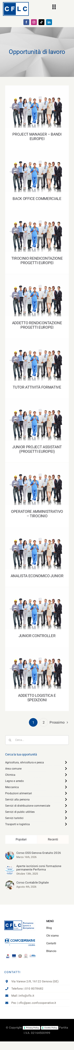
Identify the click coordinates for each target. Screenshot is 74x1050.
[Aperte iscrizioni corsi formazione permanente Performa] (9, 868)
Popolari (21, 839)
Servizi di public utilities (20, 812)
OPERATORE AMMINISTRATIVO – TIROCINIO (37, 479)
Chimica (10, 774)
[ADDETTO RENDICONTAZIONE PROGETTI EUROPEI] (37, 295)
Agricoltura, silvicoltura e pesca (24, 762)
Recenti (53, 839)
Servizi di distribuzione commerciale (27, 805)
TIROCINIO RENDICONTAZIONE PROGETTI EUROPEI (37, 226)
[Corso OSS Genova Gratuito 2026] (9, 853)
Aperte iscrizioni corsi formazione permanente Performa (38, 867)
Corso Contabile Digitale (32, 882)
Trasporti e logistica (17, 824)
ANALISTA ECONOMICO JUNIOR (37, 545)
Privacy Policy (32, 1027)
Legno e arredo (14, 781)
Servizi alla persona (17, 799)
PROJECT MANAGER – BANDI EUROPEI (37, 103)
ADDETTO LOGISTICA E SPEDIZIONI (37, 665)
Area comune (13, 768)
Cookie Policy (50, 1027)
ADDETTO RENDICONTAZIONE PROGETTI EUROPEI (37, 290)
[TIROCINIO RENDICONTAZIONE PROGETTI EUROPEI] (37, 231)
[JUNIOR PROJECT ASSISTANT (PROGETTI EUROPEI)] (37, 419)
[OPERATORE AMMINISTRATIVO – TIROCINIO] (37, 484)
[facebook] (26, 22)
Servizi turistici (14, 818)
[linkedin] (49, 22)
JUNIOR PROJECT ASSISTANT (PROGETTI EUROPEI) (37, 414)
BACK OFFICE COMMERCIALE (37, 168)
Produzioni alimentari (18, 793)
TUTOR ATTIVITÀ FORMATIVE (37, 356)
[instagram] (34, 22)
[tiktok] (41, 22)
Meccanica (12, 787)
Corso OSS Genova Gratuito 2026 (38, 853)
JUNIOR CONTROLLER (37, 605)
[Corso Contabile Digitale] (9, 883)
